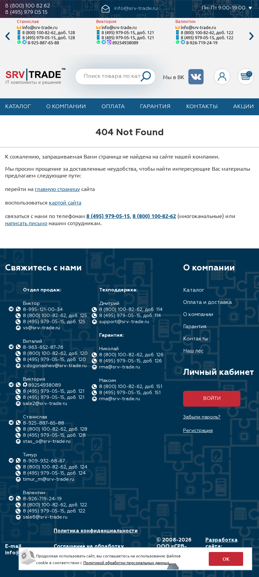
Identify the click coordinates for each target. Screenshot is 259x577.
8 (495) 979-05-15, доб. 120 (54, 359)
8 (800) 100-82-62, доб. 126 (131, 355)
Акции (243, 107)
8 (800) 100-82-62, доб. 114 (131, 309)
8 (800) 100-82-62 (154, 215)
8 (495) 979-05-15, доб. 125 (54, 321)
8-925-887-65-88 (43, 42)
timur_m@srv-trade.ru (48, 479)
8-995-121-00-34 (43, 309)
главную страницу (57, 188)
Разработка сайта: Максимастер (222, 546)
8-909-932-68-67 (44, 461)
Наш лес (193, 351)
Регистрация (198, 430)
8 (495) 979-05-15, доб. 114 (130, 315)
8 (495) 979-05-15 (108, 215)
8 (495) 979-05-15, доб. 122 (207, 37)
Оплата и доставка (207, 302)
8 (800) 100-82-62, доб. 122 (207, 32)
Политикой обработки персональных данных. (126, 562)
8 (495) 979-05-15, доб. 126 (130, 361)
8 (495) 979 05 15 (26, 12)
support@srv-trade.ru (124, 321)
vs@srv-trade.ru (41, 328)
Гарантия (155, 107)
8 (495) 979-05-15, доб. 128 (48, 37)
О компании (66, 107)
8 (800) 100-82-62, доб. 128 (48, 32)
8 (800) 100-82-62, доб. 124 (55, 467)
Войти (212, 398)
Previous (7, 36)
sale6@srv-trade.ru (45, 517)
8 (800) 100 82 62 (27, 5)
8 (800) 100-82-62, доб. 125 (55, 315)
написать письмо (26, 222)
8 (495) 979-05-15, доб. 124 (54, 473)
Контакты (202, 107)
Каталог (18, 107)
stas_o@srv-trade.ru (46, 441)
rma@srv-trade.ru (119, 367)
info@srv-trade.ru (39, 27)
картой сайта (65, 202)
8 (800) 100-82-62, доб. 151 (130, 386)
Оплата (113, 107)
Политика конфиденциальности (96, 530)
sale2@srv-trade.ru (45, 403)
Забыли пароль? (202, 417)
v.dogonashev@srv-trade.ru (55, 365)
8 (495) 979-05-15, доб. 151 (130, 392)
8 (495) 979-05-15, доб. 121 (128, 32)
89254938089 (125, 42)
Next (251, 36)
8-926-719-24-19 (202, 42)
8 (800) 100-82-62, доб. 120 (55, 353)
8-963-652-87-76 (43, 347)
